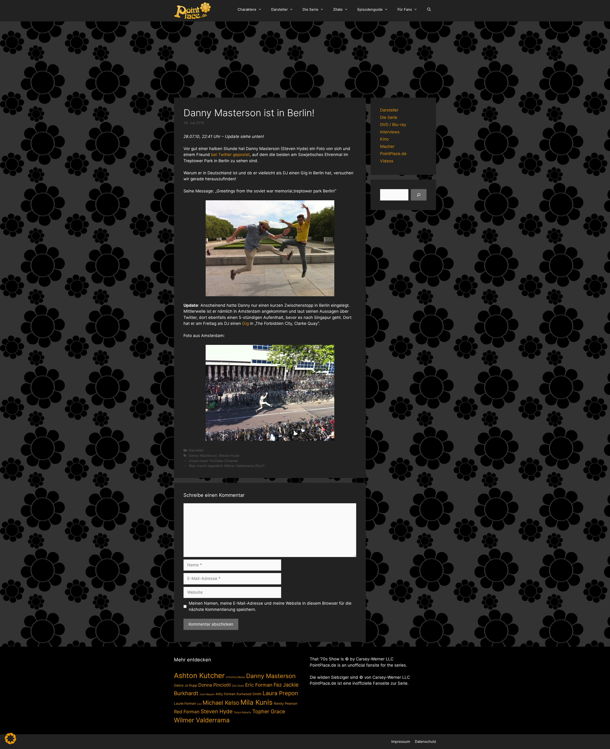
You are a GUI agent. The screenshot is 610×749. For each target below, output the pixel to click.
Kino (384, 139)
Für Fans (404, 9)
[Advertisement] (305, 57)
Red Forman (186, 711)
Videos (386, 161)
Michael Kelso (221, 702)
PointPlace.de (393, 153)
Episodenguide (370, 9)
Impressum (400, 741)
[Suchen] (419, 195)
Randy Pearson (285, 703)
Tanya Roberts (242, 712)
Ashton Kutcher (199, 675)
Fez (278, 685)
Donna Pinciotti (214, 685)
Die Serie (310, 9)
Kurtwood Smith (249, 694)
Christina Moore (235, 677)
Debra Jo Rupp (185, 685)
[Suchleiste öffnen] (429, 9)
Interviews (390, 132)
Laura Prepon (280, 693)
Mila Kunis (256, 702)
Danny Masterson (203, 455)
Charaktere (247, 9)
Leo (199, 703)
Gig (245, 323)
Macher (387, 146)
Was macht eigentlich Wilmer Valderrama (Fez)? (226, 466)
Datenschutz (425, 741)
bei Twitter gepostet (230, 154)
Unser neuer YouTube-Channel (213, 461)
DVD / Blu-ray (393, 124)
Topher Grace (268, 711)
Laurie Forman (185, 703)
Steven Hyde (229, 455)
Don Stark (238, 685)
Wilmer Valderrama (202, 720)
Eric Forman (258, 685)
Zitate (338, 9)
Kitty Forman (225, 694)
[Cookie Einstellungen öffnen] (10, 742)
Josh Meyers (207, 694)
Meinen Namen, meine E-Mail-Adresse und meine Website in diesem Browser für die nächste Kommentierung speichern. (270, 606)
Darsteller (279, 9)
